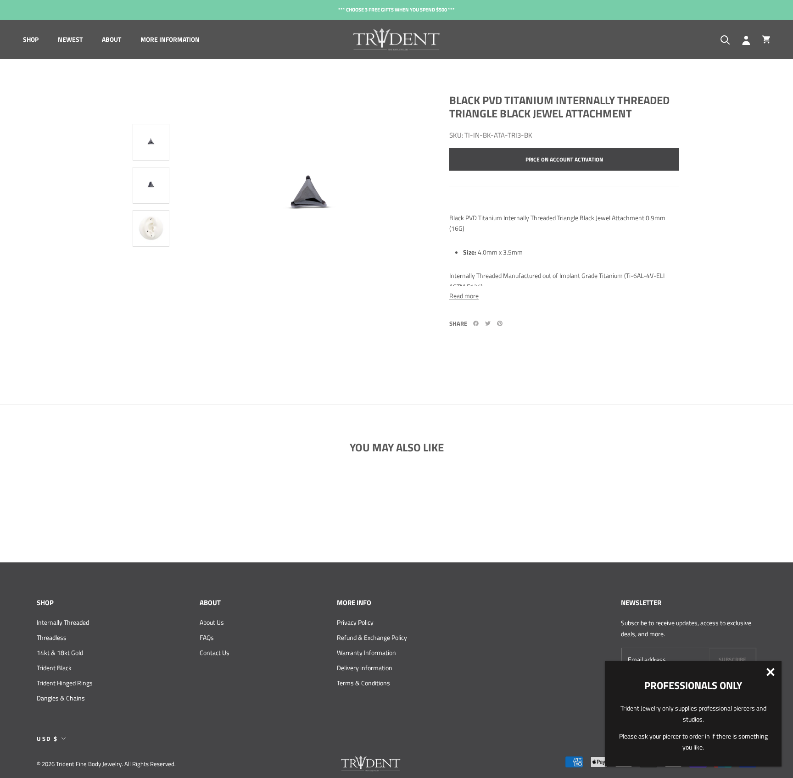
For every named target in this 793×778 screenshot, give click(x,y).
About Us (212, 622)
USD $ (47, 738)
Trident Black (54, 667)
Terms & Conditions (363, 683)
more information (170, 39)
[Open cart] (766, 39)
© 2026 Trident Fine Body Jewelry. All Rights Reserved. (106, 763)
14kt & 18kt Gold (60, 652)
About (111, 39)
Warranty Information (366, 652)
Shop (31, 39)
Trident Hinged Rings (65, 683)
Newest (70, 39)
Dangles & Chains (61, 698)
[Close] (770, 672)
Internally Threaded (63, 622)
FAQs (207, 637)
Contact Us (214, 652)
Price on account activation (564, 159)
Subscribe (732, 659)
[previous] (153, 82)
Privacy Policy (355, 622)
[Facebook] (476, 323)
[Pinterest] (500, 323)
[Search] (725, 39)
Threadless (52, 637)
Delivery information (364, 667)
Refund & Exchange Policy (372, 637)
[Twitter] (488, 323)
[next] (149, 288)
